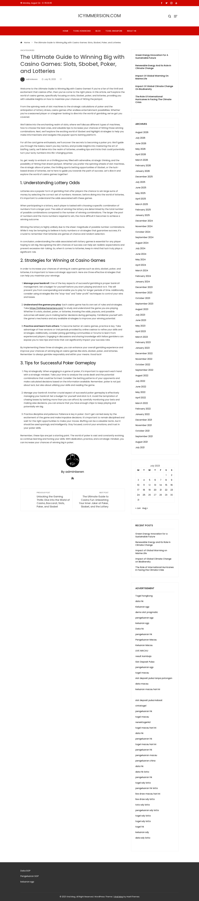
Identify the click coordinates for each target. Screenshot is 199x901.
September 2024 (144, 237)
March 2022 (141, 403)
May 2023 (140, 325)
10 (138, 485)
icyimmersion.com (99, 16)
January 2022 (142, 414)
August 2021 (141, 441)
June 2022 (140, 386)
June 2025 (140, 187)
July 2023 (140, 314)
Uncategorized (27, 50)
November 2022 (143, 359)
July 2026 (140, 137)
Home (65, 31)
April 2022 (140, 397)
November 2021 (143, 425)
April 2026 (140, 154)
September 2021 (144, 436)
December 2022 (144, 353)
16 (172, 485)
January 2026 (142, 171)
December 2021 (143, 419)
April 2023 (140, 331)
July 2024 (140, 248)
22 (166, 489)
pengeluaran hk (143, 634)
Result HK (131, 31)
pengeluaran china (145, 760)
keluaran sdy (142, 832)
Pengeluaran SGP (29, 876)
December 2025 (144, 176)
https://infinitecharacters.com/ (46, 308)
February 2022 (143, 408)
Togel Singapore (113, 31)
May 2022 (140, 392)
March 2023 (141, 336)
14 (161, 485)
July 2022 (140, 381)
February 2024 (143, 276)
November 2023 (143, 292)
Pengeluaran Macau (146, 639)
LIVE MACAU (141, 650)
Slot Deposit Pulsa (144, 661)
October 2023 (142, 298)
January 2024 (142, 281)
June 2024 (140, 254)
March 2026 (141, 160)
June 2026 (140, 143)
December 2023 (144, 287)
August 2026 (141, 132)
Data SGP (25, 870)
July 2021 (140, 447)
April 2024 (140, 265)
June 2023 (140, 320)
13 (155, 485)
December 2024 (144, 220)
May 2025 (140, 193)
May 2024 (140, 259)
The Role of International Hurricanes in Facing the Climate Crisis (153, 99)
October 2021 (142, 430)
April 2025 (140, 198)
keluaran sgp (142, 623)
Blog (98, 31)
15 (166, 485)
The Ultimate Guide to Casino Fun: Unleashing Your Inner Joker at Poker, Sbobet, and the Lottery (93, 499)
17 (138, 489)
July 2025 (140, 182)
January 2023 (142, 347)
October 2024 (142, 231)
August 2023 (141, 309)
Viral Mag (118, 896)
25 (144, 494)
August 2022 (141, 375)
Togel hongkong (82, 31)
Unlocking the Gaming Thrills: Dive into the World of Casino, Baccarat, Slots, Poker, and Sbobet (53, 499)
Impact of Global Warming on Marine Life (152, 77)
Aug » (145, 508)
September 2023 (144, 303)
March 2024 (141, 270)
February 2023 (143, 342)
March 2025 (141, 204)
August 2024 (142, 242)
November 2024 (144, 226)
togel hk (139, 826)
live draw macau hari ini (147, 793)
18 (144, 489)
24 (138, 494)
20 (155, 489)
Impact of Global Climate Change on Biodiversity (154, 88)
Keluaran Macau (144, 645)
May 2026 (140, 149)
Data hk (139, 628)
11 (144, 485)
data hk (139, 601)
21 (161, 489)
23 (171, 489)
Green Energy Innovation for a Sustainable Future (151, 56)
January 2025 (142, 215)
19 (150, 489)
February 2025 (143, 209)
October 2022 (142, 364)
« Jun (138, 508)
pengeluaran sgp (144, 617)
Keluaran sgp (142, 606)
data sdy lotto (142, 837)
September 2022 (144, 370)
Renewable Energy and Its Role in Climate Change (153, 67)
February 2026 (143, 165)
